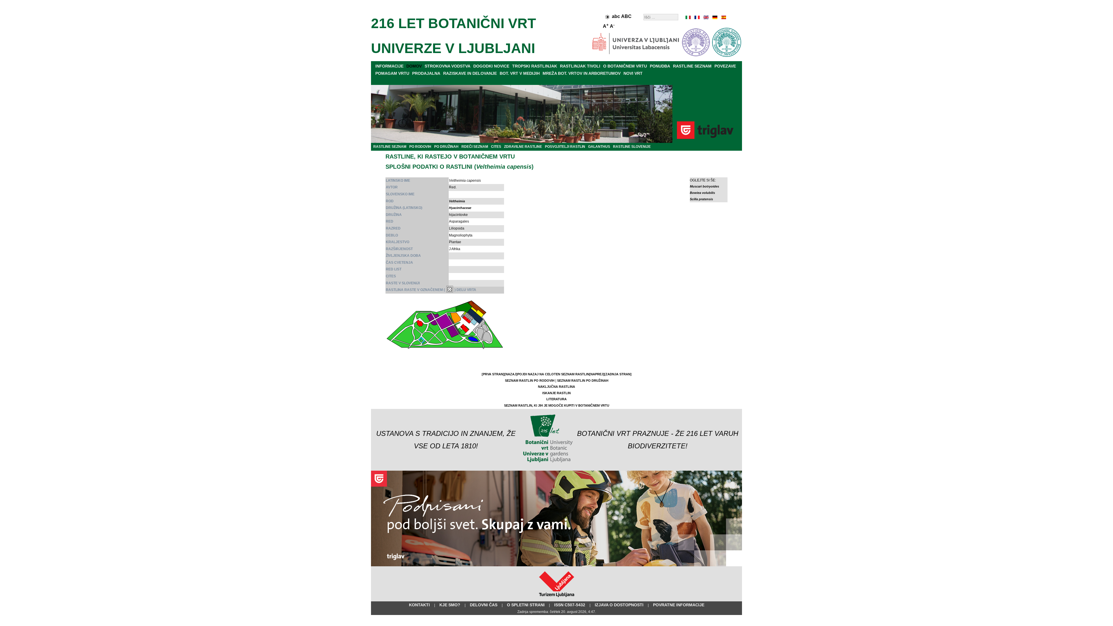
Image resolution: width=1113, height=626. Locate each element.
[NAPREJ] (596, 374)
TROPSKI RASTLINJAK (534, 66)
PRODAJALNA (426, 73)
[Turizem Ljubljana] (556, 598)
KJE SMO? (449, 605)
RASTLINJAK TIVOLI (580, 66)
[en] (706, 17)
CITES (496, 147)
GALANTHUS (599, 147)
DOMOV (414, 66)
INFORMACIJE (389, 66)
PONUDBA (660, 66)
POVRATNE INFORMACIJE (678, 605)
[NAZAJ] (510, 374)
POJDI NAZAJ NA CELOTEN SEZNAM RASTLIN (553, 374)
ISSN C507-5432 (569, 605)
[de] (714, 17)
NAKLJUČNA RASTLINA (556, 386)
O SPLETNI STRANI (526, 605)
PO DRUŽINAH (446, 147)
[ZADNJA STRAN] (618, 374)
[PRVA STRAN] (493, 374)
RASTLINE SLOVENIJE (632, 147)
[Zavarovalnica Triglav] (556, 565)
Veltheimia (457, 201)
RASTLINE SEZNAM (692, 66)
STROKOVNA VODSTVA (447, 66)
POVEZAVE (725, 66)
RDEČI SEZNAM (474, 147)
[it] (688, 17)
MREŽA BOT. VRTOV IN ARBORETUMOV (582, 73)
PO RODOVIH (420, 147)
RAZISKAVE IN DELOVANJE (470, 73)
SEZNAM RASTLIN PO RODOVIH (529, 380)
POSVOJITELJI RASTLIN (565, 147)
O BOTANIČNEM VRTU (625, 66)
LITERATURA (556, 399)
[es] (723, 17)
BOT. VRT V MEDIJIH (520, 73)
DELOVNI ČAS (483, 605)
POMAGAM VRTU (392, 73)
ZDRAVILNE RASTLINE (523, 147)
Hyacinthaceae (460, 208)
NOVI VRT (633, 73)
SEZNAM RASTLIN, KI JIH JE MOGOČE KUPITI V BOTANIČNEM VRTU (556, 405)
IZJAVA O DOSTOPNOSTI (619, 605)
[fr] (697, 17)
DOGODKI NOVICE (491, 66)
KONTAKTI (419, 605)
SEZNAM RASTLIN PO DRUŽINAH (582, 380)
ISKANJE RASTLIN (556, 393)
